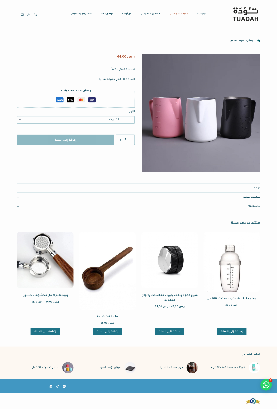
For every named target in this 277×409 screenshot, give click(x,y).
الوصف (256, 188)
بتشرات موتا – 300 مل (45, 367)
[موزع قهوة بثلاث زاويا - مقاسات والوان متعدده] (169, 260)
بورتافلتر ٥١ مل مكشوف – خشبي (45, 295)
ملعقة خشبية (107, 316)
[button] (266, 385)
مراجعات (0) (254, 206)
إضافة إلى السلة (66, 139)
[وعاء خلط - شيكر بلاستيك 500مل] (232, 262)
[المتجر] (258, 40)
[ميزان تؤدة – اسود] (130, 367)
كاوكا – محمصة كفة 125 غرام (228, 367)
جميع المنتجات (180, 14)
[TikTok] (57, 386)
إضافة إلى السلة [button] (232, 331)
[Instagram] (64, 386)
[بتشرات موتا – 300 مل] (67, 367)
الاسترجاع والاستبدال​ (81, 14)
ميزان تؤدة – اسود (110, 367)
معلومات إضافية (251, 197)
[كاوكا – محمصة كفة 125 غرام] (254, 367)
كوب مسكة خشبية (171, 367)
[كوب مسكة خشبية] (192, 367)
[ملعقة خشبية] (107, 271)
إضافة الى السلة (170, 331)
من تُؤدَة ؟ (126, 14)
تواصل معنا (107, 14)
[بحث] (35, 14)
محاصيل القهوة (152, 14)
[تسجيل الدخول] (28, 14)
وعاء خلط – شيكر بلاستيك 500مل (231, 298)
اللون (132, 111)
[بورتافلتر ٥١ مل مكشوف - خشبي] (45, 260)
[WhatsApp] (51, 386)
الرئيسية (201, 14)
